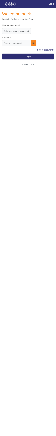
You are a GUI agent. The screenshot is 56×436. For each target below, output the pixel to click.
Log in (51, 4)
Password (6, 37)
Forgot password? (45, 50)
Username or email (11, 25)
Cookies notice (28, 64)
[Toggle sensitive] (33, 43)
